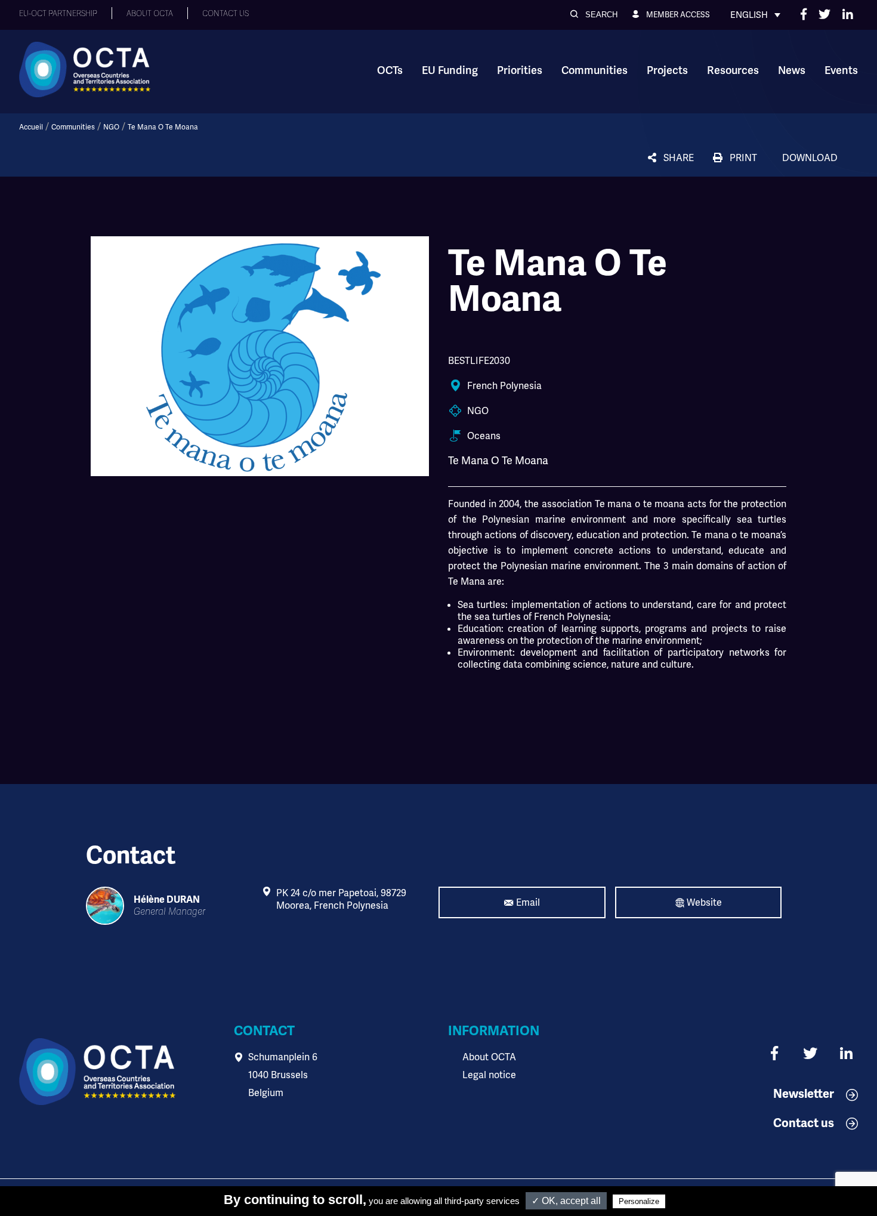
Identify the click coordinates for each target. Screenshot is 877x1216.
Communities (594, 70)
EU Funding (450, 70)
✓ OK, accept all (566, 1201)
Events (841, 70)
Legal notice (489, 1075)
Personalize (639, 1201)
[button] (593, 14)
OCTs (390, 70)
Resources (733, 70)
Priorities (519, 70)
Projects (667, 70)
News (791, 70)
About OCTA (489, 1057)
